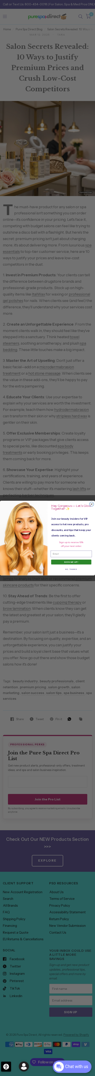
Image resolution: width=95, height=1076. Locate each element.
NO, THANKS (71, 569)
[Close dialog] (91, 504)
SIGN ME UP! (71, 562)
